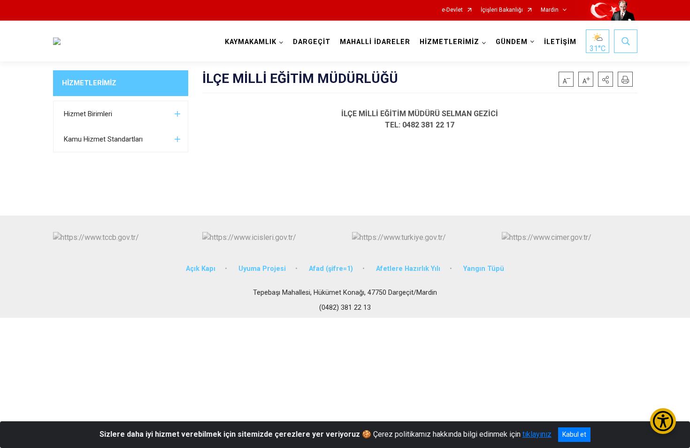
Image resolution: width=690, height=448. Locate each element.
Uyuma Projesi (262, 269)
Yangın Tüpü (483, 269)
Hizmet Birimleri (88, 114)
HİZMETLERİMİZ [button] (449, 42)
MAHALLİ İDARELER (375, 42)
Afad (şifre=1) (331, 269)
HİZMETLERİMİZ (89, 83)
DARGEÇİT (311, 42)
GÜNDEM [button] (512, 42)
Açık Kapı (200, 269)
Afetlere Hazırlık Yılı (408, 269)
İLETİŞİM (560, 42)
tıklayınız (537, 434)
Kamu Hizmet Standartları (103, 139)
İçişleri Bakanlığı (502, 10)
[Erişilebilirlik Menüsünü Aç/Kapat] (663, 421)
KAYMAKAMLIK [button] (250, 42)
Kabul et (574, 434)
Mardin (550, 10)
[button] (605, 79)
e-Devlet (452, 10)
